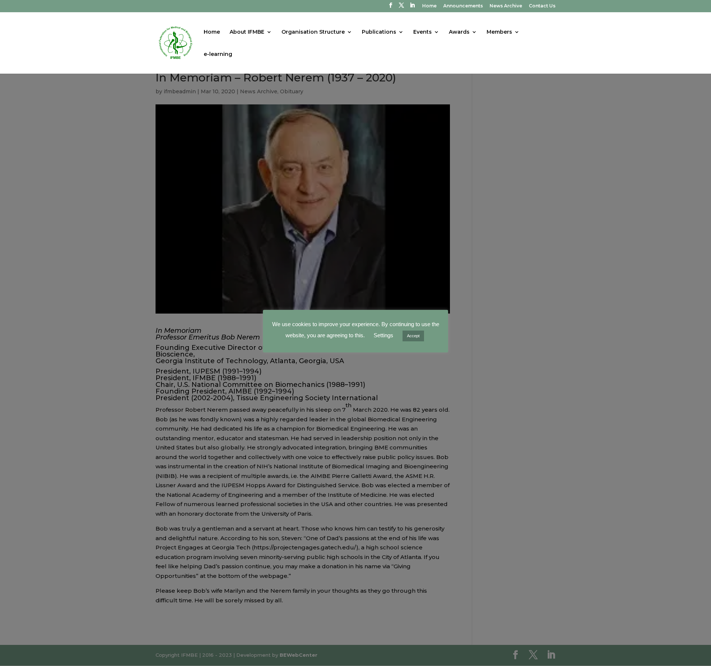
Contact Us (542, 6)
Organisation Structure (313, 32)
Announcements (463, 6)
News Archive (506, 6)
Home (429, 6)
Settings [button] (383, 335)
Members (499, 32)
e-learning (218, 54)
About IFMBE (247, 32)
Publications (379, 32)
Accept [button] (413, 336)
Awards (459, 32)
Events (422, 32)
